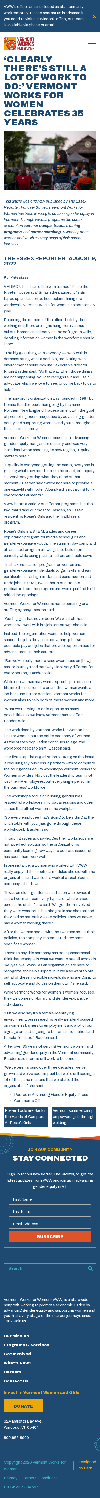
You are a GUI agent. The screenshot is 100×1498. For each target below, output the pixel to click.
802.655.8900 (16, 1438)
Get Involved (17, 1354)
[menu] (92, 43)
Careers (13, 1372)
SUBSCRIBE (50, 1236)
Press (83, 1094)
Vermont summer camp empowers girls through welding (73, 1116)
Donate (23, 1406)
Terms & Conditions (40, 1478)
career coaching (45, 232)
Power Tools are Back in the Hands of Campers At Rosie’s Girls (25, 1116)
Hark (88, 1468)
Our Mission (16, 1336)
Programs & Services (26, 1345)
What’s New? (18, 1363)
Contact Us (16, 1381)
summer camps (37, 226)
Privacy (10, 1478)
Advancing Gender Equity (54, 1094)
